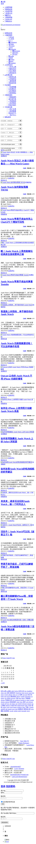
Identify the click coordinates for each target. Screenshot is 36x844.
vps (13, 700)
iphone (18, 696)
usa (32, 704)
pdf (6, 704)
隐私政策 (8, 117)
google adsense (8, 694)
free (25, 691)
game (18, 702)
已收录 (24, 168)
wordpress (17, 700)
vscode (11, 711)
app (11, 704)
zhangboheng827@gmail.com (19, 774)
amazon (29, 704)
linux (21, 702)
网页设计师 (27, 709)
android (7, 705)
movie (26, 693)
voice (32, 709)
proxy (28, 711)
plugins (3, 702)
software (30, 702)
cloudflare (29, 691)
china (2, 693)
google (2, 704)
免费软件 (4, 156)
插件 (24, 702)
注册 (3, 1)
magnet (10, 709)
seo (6, 698)
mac (8, 704)
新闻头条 (4, 339)
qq (7, 691)
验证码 (3, 796)
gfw (33, 693)
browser (13, 698)
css (32, 696)
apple (19, 711)
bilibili (9, 698)
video (26, 705)
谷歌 (8, 693)
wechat (32, 700)
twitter (4, 707)
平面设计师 (8, 700)
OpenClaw (18, 693)
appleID (3, 709)
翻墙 (3, 705)
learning (22, 700)
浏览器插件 (13, 702)
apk (6, 709)
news (13, 709)
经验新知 (28, 182)
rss (16, 694)
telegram (24, 704)
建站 (9, 691)
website (16, 711)
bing (20, 698)
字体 (17, 698)
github (29, 705)
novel (30, 693)
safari (28, 700)
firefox (16, 691)
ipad (5, 696)
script (11, 707)
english (20, 704)
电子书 (30, 694)
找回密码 (10, 786)
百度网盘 (6, 711)
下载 (26, 707)
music (2, 694)
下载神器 (27, 698)
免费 (20, 694)
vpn (16, 704)
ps (25, 700)
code (5, 693)
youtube (22, 696)
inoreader (23, 711)
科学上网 (3, 691)
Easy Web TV (24, 741)
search (8, 696)
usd (27, 702)
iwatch (31, 707)
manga (15, 707)
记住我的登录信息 (9, 802)
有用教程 (4, 434)
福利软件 (12, 693)
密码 (2, 792)
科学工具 (21, 691)
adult (12, 691)
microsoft (25, 694)
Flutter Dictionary (24, 743)
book (23, 693)
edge (14, 694)
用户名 (3, 790)
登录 (2, 3)
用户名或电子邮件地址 (8, 813)
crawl (7, 707)
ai (10, 705)
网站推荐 (13, 696)
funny (13, 704)
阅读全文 (4, 180)
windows (19, 707)
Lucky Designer (19, 768)
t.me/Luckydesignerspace (19, 776)
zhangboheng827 (15, 766)
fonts (23, 707)
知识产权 (14, 705)
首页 (2, 150)
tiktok (23, 698)
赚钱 (2, 711)
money (2, 698)
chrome (3, 700)
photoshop (28, 696)
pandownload (20, 705)
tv (28, 707)
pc (1, 705)
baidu (2, 696)
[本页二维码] (7, 841)
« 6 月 (3, 683)
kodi (16, 709)
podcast (7, 702)
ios (18, 694)
